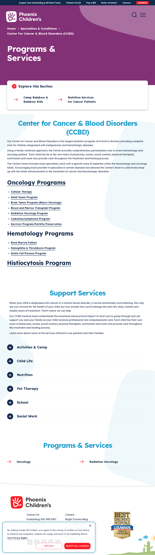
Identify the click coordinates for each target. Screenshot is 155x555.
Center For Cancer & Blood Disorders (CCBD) (40, 33)
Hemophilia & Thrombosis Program (33, 248)
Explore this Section (35, 86)
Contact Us (32, 514)
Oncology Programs (36, 182)
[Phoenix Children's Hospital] (23, 16)
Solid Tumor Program (24, 197)
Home (11, 28)
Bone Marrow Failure (24, 242)
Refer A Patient (109, 3)
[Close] (90, 525)
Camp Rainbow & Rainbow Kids (35, 99)
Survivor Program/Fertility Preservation (36, 224)
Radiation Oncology (103, 462)
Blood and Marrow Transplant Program (35, 207)
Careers (127, 3)
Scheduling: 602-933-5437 (41, 519)
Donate (142, 3)
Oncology (24, 462)
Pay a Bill (91, 3)
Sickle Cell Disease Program (28, 253)
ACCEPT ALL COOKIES (77, 546)
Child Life (25, 361)
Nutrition (25, 375)
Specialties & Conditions (39, 28)
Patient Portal (73, 3)
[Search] (134, 15)
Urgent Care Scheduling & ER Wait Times (40, 3)
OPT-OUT (49, 546)
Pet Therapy (27, 388)
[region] (48, 537)
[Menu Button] (143, 15)
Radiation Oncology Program (29, 213)
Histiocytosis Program (39, 263)
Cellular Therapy (21, 191)
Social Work (27, 416)
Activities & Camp (32, 347)
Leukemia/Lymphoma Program (30, 218)
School (22, 402)
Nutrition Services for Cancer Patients (82, 99)
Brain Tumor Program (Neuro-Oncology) (36, 202)
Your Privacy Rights (17, 538)
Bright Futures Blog (76, 519)
